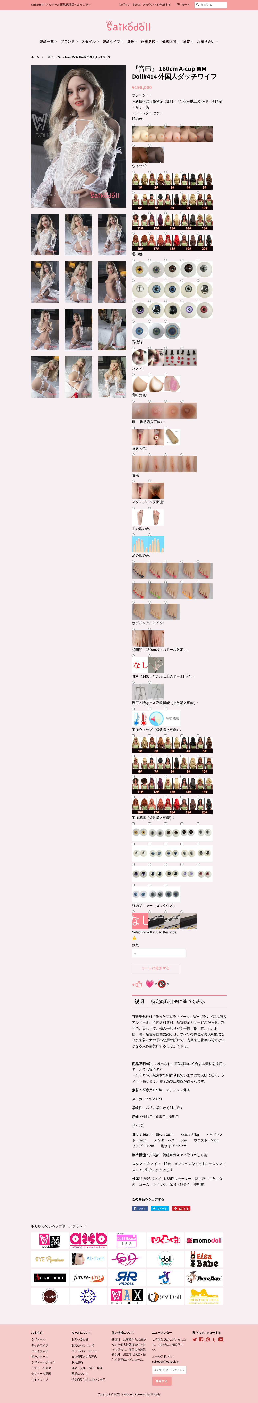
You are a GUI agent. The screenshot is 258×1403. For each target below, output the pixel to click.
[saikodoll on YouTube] (220, 1340)
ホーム (35, 57)
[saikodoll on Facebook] (201, 1340)
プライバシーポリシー (86, 1351)
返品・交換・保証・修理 (87, 1368)
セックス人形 (39, 1351)
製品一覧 (47, 41)
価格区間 (169, 41)
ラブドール (38, 1339)
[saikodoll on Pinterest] (208, 1340)
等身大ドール (39, 1356)
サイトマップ (39, 1379)
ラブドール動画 (41, 1373)
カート (185, 5)
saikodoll (127, 1394)
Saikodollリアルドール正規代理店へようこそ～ (61, 5)
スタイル (89, 41)
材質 (187, 41)
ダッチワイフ (39, 1345)
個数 (135, 945)
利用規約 (77, 1362)
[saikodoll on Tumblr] (214, 1340)
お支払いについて (83, 1345)
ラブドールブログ (42, 1362)
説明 (139, 1002)
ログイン (124, 5)
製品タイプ (112, 41)
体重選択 (148, 41)
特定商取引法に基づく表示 (178, 1002)
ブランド (68, 41)
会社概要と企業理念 (84, 1356)
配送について (80, 1373)
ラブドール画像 (41, 1368)
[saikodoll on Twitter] (194, 1340)
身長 (131, 41)
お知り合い (206, 41)
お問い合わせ (80, 1339)
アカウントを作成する (157, 5)
